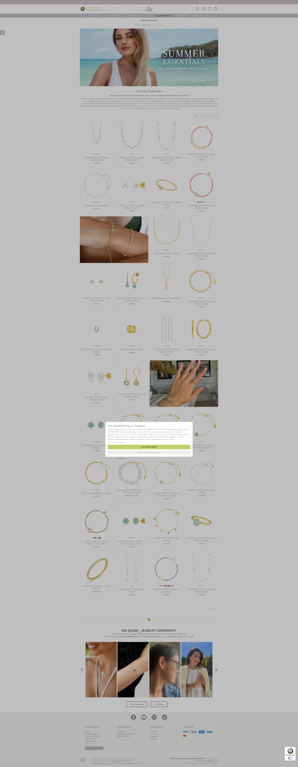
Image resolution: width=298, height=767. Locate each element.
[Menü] (294, 748)
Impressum (111, 442)
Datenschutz (120, 442)
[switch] (290, 758)
